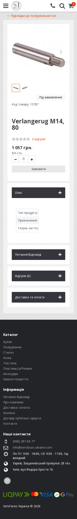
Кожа (7, 358)
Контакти (10, 423)
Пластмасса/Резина (17, 368)
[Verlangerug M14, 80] (38, 55)
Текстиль (10, 363)
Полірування (12, 347)
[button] (71, 7)
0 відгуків (38, 139)
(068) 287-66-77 (24, 441)
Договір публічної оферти (22, 418)
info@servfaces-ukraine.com (32, 447)
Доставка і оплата (16, 407)
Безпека (9, 413)
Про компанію (13, 402)
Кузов (7, 342)
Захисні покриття (15, 379)
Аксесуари (10, 374)
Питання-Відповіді (16, 397)
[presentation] (16, 52)
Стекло (8, 352)
